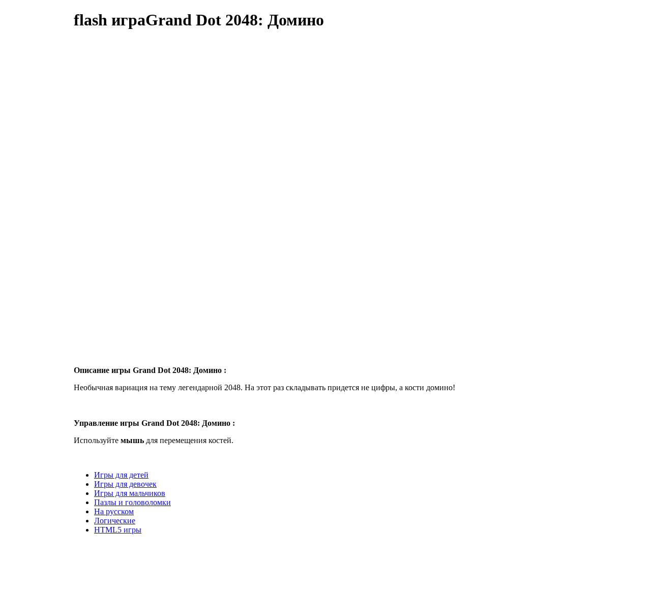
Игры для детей (121, 475)
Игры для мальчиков (129, 493)
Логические (114, 520)
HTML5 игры (117, 529)
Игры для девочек (125, 484)
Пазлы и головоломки (132, 502)
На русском (114, 511)
